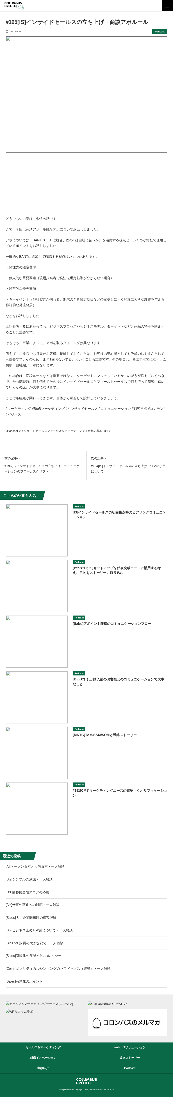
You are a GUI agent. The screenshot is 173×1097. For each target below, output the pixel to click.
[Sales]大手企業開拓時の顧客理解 (31, 917)
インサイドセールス (34, 431)
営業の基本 (95, 431)
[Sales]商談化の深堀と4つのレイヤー (33, 956)
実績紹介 (43, 1068)
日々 (108, 431)
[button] (167, 5)
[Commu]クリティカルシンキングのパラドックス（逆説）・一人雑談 (58, 968)
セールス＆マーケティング (67, 431)
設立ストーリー (130, 1057)
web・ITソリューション (130, 1047)
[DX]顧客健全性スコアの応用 (27, 892)
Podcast (160, 31)
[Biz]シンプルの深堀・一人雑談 (29, 879)
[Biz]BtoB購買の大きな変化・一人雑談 (34, 943)
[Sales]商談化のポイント (24, 981)
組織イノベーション (43, 1057)
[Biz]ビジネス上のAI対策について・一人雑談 (39, 930)
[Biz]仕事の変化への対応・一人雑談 (32, 905)
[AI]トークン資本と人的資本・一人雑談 (35, 866)
